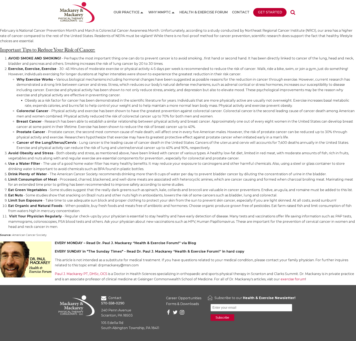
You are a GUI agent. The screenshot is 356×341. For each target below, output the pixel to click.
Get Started (270, 12)
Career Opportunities (183, 298)
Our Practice (126, 12)
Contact (240, 12)
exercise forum (293, 279)
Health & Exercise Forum (203, 12)
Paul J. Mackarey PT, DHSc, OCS (81, 274)
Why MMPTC (159, 12)
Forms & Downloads (182, 304)
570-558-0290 (112, 303)
